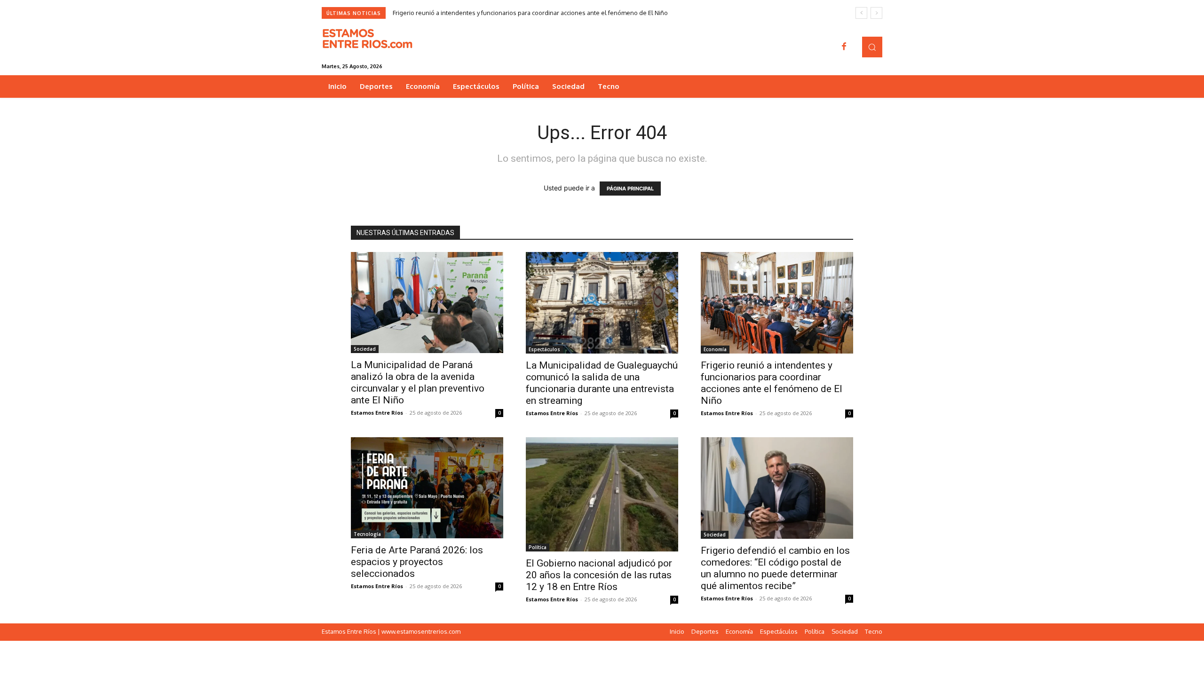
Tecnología (367, 534)
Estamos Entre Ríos (377, 412)
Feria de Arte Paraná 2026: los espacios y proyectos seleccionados (417, 561)
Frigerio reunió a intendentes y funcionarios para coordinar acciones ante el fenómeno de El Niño (530, 12)
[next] (876, 13)
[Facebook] (844, 47)
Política (538, 547)
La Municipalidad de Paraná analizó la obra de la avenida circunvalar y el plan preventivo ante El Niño (417, 382)
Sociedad (365, 349)
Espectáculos (544, 349)
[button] (872, 47)
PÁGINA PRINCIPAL (630, 188)
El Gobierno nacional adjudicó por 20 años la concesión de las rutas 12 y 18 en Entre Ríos (599, 575)
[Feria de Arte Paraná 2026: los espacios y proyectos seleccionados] (427, 487)
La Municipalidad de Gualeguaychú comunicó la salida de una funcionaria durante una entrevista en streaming (602, 383)
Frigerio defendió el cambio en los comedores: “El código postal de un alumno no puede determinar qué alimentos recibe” (775, 568)
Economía (715, 349)
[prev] (861, 13)
